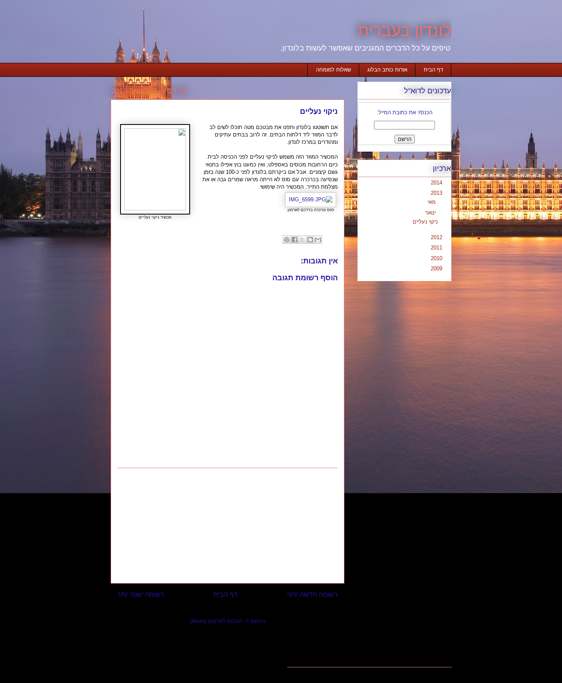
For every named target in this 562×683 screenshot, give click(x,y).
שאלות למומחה (333, 70)
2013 (435, 193)
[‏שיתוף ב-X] (302, 239)
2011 (435, 248)
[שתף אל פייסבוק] (294, 239)
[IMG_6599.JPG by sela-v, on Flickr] (310, 199)
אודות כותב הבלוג (387, 70)
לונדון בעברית (404, 30)
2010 (435, 258)
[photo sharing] (155, 208)
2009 (435, 268)
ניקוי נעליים (425, 222)
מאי (431, 202)
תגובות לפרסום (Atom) (216, 621)
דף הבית (433, 70)
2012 (435, 237)
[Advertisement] (227, 525)
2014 (435, 183)
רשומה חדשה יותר (312, 594)
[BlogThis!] (310, 239)
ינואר (429, 213)
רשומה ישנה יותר (140, 594)
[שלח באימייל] (318, 239)
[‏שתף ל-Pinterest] (287, 239)
